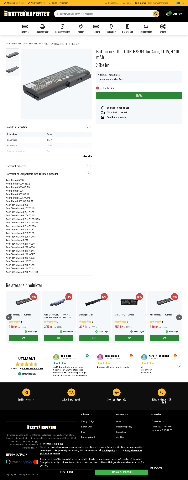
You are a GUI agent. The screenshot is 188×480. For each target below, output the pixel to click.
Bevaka (139, 95)
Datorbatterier (30, 44)
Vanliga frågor (88, 421)
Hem (8, 44)
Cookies (120, 437)
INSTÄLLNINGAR (66, 472)
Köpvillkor (121, 432)
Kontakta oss (157, 421)
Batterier (16, 44)
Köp (23, 338)
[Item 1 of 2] (56, 84)
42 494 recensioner (32, 368)
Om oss (120, 421)
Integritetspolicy (124, 427)
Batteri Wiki (86, 427)
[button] (177, 3)
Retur (83, 432)
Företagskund (88, 437)
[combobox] (106, 13)
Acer (41, 44)
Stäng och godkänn (122, 472)
